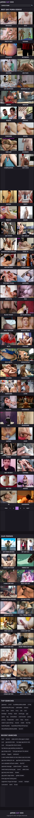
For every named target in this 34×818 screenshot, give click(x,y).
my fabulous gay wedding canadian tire (12, 748)
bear (7, 710)
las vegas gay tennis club (23, 742)
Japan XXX (7, 2)
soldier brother (17, 766)
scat (3, 742)
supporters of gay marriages (9, 781)
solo (21, 710)
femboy (10, 713)
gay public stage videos (8, 775)
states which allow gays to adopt (20, 739)
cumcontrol (5, 784)
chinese (26, 707)
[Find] (32, 5)
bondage (4, 713)
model (22, 723)
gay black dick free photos (23, 760)
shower (17, 772)
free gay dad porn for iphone (20, 751)
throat (15, 784)
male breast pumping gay (8, 769)
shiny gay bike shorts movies (13, 745)
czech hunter (22, 716)
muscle (17, 723)
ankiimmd (16, 754)
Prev (6, 508)
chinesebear (13, 716)
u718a (29, 704)
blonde (8, 739)
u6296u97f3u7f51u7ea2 (8, 707)
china (3, 710)
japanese (4, 704)
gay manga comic (6, 751)
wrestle (3, 754)
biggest (9, 754)
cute (3, 745)
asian (17, 719)
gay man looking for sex (8, 760)
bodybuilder (10, 719)
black (15, 713)
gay (27, 713)
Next (27, 508)
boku (21, 719)
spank (3, 716)
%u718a (28, 723)
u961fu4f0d (19, 707)
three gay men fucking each (9, 778)
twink (10, 784)
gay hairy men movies (7, 772)
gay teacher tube (10, 742)
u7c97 (9, 704)
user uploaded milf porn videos (10, 763)
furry (17, 710)
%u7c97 (21, 729)
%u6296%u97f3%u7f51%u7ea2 (19, 726)
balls (3, 739)
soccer (19, 769)
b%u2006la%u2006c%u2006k (9, 729)
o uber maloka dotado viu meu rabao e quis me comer (16, 757)
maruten (25, 766)
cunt (25, 710)
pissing (3, 719)
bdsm (12, 710)
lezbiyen (27, 781)
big (7, 716)
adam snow (26, 769)
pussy (29, 716)
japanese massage (6, 766)
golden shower (20, 775)
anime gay (21, 713)
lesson (26, 719)
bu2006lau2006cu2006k (19, 704)
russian (21, 781)
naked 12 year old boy (7, 723)
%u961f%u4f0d (6, 726)
